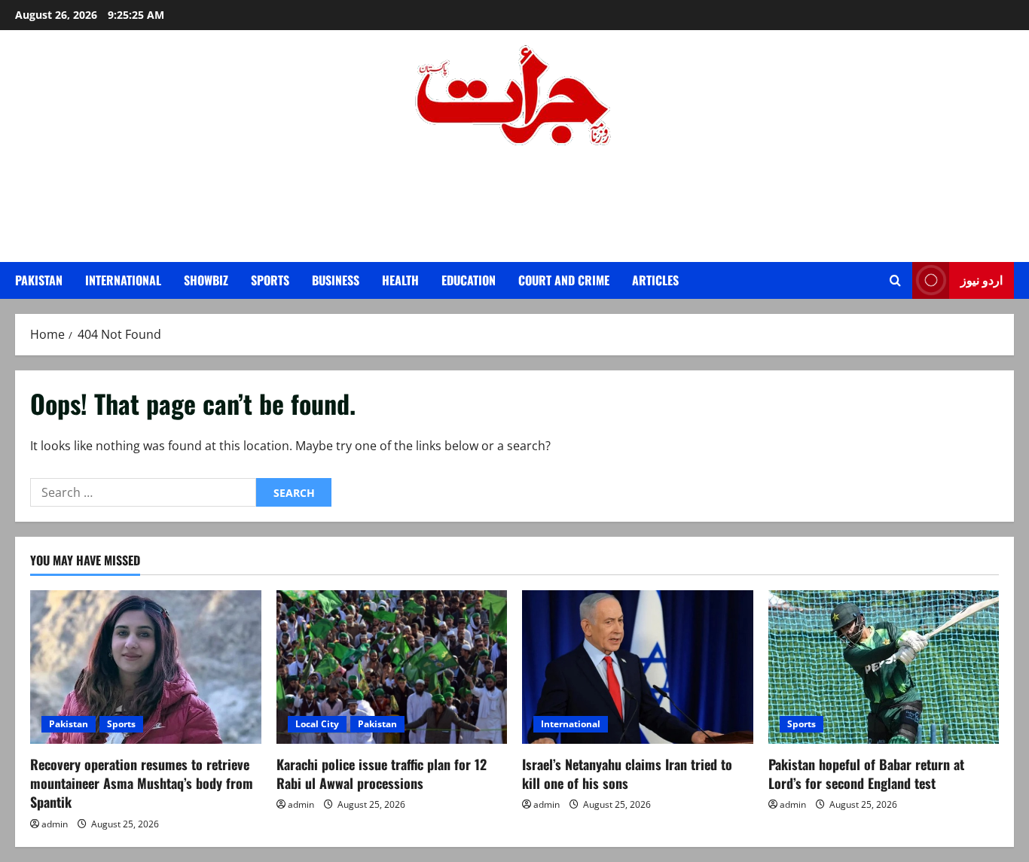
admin (54, 824)
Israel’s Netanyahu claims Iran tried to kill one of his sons (627, 773)
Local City (317, 723)
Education (468, 280)
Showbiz (206, 280)
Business (335, 280)
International (123, 280)
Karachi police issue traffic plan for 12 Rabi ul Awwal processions (381, 773)
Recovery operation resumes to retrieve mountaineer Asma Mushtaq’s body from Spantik (141, 783)
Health (400, 280)
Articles (655, 280)
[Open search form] (895, 280)
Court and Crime (563, 280)
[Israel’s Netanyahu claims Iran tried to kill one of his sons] (637, 667)
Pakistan (39, 280)
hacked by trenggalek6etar (514, 186)
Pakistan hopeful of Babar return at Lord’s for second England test (866, 773)
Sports (270, 280)
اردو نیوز (981, 279)
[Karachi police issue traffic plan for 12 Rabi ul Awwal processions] (392, 667)
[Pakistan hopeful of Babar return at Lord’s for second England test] (884, 667)
